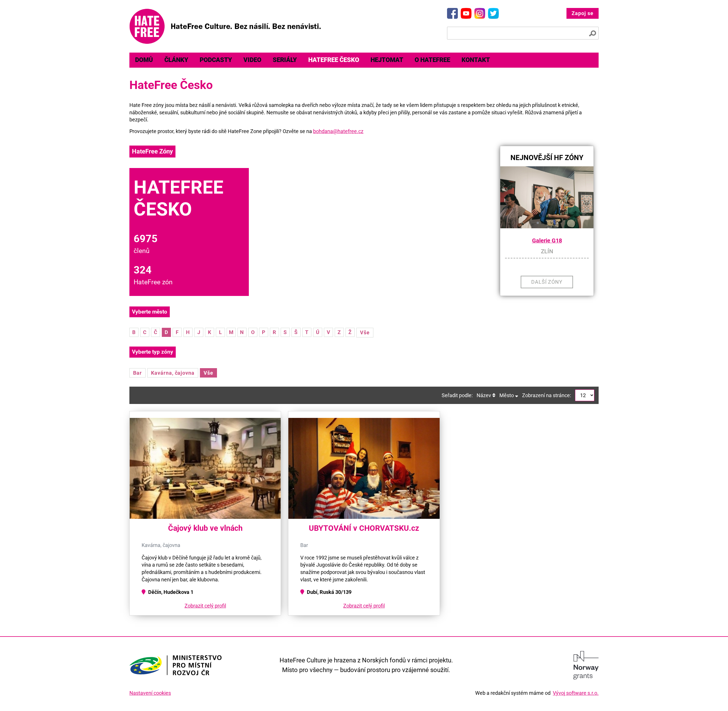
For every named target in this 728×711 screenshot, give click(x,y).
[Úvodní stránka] (225, 26)
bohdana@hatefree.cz (338, 131)
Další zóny (547, 282)
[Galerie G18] (547, 197)
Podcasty (216, 59)
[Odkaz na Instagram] (479, 13)
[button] (538, 223)
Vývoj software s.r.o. (576, 693)
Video (252, 59)
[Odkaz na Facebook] (452, 13)
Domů (144, 59)
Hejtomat (387, 59)
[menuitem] (144, 60)
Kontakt (476, 59)
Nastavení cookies (150, 693)
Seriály (285, 59)
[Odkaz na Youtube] (466, 13)
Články (176, 59)
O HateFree (432, 59)
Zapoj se (582, 13)
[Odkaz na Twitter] (493, 13)
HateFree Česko (333, 59)
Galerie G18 (547, 240)
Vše (365, 332)
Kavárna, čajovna (173, 373)
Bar (137, 373)
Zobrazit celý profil (205, 606)
